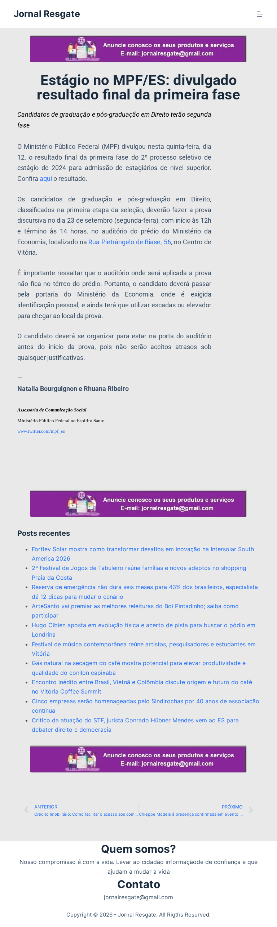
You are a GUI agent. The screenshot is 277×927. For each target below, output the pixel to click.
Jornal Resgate (47, 13)
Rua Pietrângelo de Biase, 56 (129, 242)
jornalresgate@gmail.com (138, 897)
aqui (46, 178)
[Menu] (260, 14)
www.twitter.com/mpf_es (41, 431)
